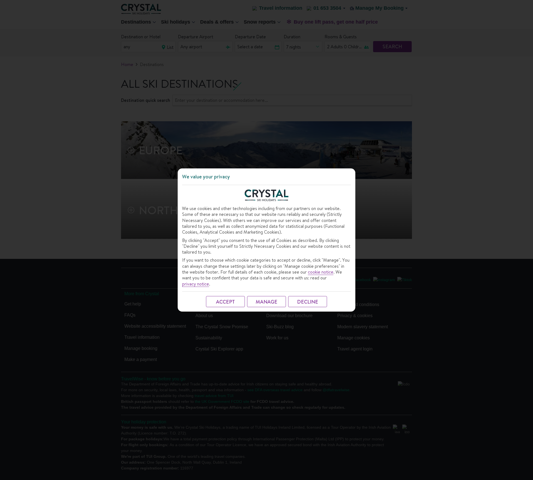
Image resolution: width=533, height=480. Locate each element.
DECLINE (307, 301)
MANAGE (266, 301)
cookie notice (320, 272)
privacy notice (195, 284)
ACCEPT (225, 301)
